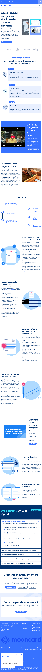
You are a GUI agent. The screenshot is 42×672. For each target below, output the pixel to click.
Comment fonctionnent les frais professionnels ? (11, 204)
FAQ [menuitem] (12, 625)
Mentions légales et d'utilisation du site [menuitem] (33, 649)
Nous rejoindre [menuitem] (24, 628)
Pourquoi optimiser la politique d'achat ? (11, 212)
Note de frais (7, 583)
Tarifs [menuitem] (23, 626)
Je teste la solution (36, 510)
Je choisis (11, 666)
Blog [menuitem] (22, 630)
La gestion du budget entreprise (36, 218)
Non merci (4, 666)
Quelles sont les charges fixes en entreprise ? (36, 210)
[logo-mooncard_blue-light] (6, 5)
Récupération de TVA (33, 583)
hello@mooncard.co (5, 625)
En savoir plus (27, 271)
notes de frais (32, 263)
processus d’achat (10, 289)
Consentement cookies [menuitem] (36, 650)
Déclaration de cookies (15, 663)
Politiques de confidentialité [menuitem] (35, 647)
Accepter (19, 666)
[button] (2, 670)
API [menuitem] (22, 625)
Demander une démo (6, 41)
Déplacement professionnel (19, 583)
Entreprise (3, 1)
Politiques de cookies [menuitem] (24, 647)
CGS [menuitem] (12, 626)
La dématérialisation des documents (37, 227)
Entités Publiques (11, 1)
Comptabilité (32, 587)
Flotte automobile (22, 587)
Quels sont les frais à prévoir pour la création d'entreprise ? (11, 221)
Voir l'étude (33, 443)
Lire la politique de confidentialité (6, 663)
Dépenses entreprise (11, 587)
